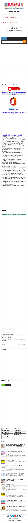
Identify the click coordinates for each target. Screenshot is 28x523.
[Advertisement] (14, 55)
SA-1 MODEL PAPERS (10, 460)
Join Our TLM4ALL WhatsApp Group (10, 22)
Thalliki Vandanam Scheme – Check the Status (15, 486)
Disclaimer (17, 518)
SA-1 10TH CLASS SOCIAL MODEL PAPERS (15, 473)
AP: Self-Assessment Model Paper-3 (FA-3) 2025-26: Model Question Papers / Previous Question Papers (16, 453)
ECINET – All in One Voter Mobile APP (10, 328)
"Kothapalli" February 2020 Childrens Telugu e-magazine (7, 346)
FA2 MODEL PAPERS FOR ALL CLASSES (14, 500)
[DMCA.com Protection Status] (6, 384)
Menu (5, 38)
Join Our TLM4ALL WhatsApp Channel (10, 17)
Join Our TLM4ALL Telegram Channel (10, 14)
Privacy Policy (11, 518)
